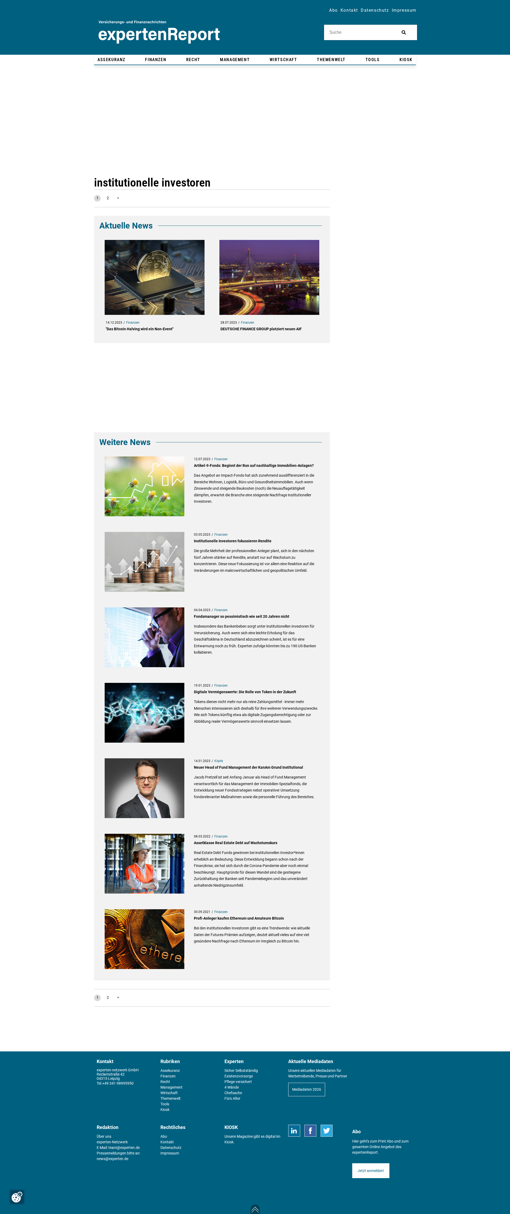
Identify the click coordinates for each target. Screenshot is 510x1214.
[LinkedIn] (294, 1131)
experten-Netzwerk (112, 1142)
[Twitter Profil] (327, 1131)
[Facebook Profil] (310, 1131)
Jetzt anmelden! (371, 1171)
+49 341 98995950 (118, 1083)
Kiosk (228, 1142)
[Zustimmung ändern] (17, 1197)
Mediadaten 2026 (306, 1089)
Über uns (104, 1136)
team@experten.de (124, 1147)
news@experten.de (112, 1159)
